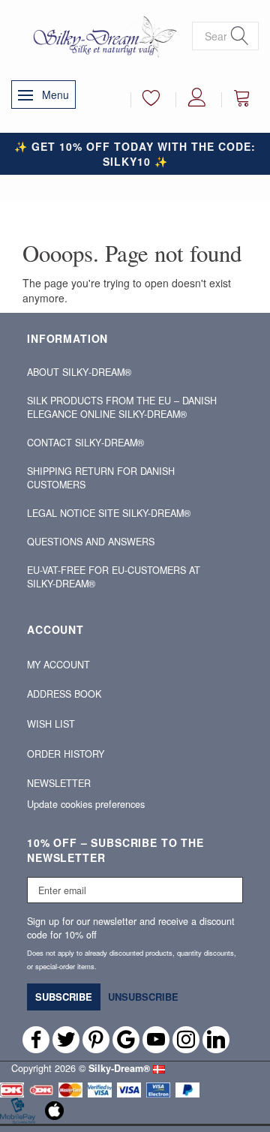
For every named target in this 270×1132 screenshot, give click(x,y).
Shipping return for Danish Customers (101, 477)
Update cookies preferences (86, 804)
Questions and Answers (90, 541)
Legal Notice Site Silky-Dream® (108, 513)
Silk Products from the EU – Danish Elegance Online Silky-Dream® (122, 407)
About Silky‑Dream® (79, 372)
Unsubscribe (143, 996)
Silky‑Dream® (119, 1068)
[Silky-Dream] (101, 36)
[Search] (240, 36)
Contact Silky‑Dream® (85, 442)
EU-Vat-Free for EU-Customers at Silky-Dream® (113, 576)
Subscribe (63, 996)
